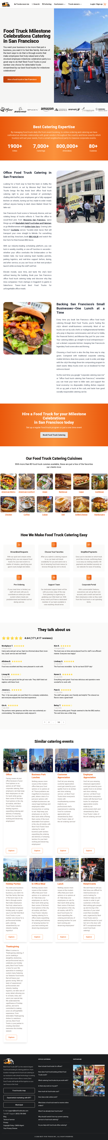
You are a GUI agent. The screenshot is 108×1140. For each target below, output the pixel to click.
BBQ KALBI (33, 237)
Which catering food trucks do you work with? (53, 1080)
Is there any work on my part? (48, 1086)
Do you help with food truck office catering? (52, 1125)
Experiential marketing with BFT (19, 1098)
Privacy (5, 1122)
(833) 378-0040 (21, 1114)
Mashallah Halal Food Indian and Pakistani (33, 223)
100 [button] (58, 722)
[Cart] (104, 4)
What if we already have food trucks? (50, 1111)
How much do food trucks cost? (48, 1091)
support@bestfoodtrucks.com (18, 1111)
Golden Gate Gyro (32, 226)
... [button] (53, 722)
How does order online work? (47, 1097)
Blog (4, 1116)
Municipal (19, 1105)
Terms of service (9, 1119)
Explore (11, 851)
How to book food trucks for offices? (50, 1066)
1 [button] (44, 722)
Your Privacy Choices (10, 1128)
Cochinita (15, 230)
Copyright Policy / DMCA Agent (13, 1125)
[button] (63, 722)
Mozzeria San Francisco (34, 220)
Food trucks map (19, 1091)
